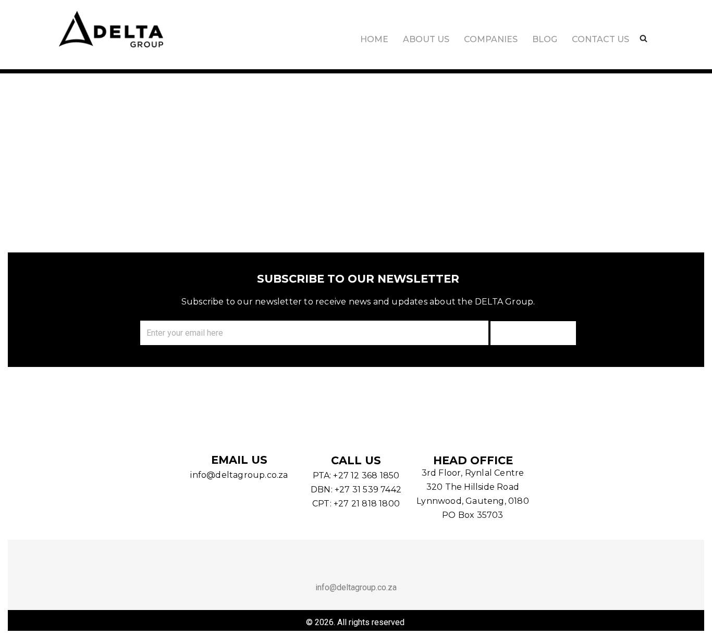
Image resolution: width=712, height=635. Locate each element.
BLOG (544, 39)
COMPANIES (491, 39)
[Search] (643, 38)
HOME (374, 39)
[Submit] (533, 333)
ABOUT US (426, 39)
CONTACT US (600, 39)
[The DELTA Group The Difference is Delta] (111, 29)
